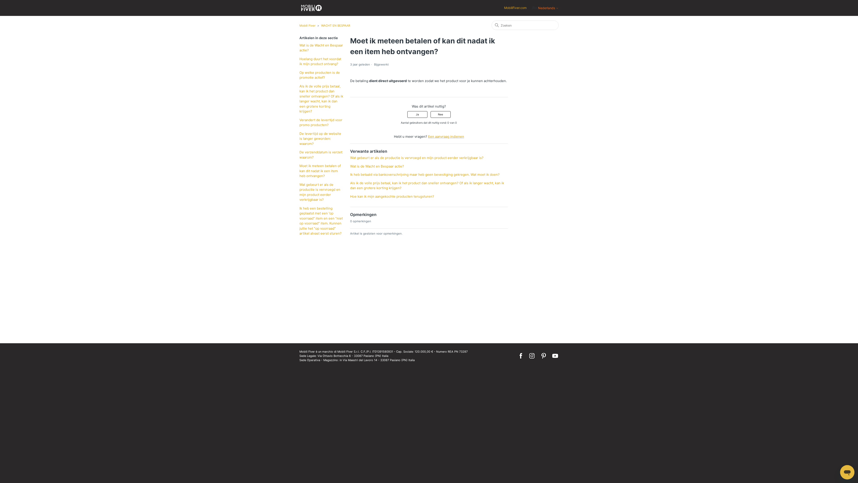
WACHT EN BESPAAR (335, 25)
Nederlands (547, 8)
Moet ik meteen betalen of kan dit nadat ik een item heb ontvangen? (320, 171)
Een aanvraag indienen (446, 136)
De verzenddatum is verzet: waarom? (321, 154)
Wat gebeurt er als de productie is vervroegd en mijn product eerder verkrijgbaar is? (319, 192)
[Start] (311, 8)
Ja (417, 114)
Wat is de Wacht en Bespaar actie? (321, 48)
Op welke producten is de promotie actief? (319, 75)
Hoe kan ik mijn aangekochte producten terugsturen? (392, 196)
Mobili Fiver (307, 25)
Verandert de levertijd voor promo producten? (320, 122)
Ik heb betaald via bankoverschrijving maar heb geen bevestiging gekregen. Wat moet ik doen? (425, 174)
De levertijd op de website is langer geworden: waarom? (320, 138)
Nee (440, 114)
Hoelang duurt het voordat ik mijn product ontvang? (320, 61)
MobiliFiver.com (515, 8)
